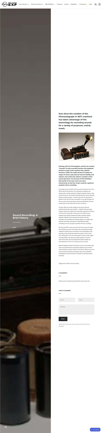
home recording (74, 263)
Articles (68, 263)
